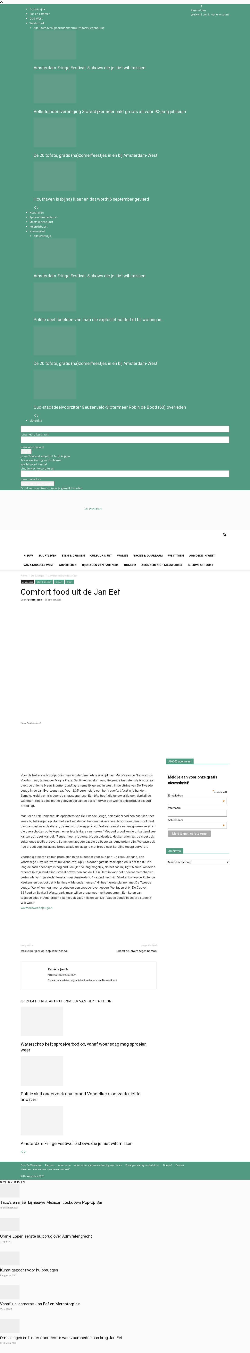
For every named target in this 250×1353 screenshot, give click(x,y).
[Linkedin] (51, 615)
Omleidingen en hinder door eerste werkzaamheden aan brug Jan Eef (61, 1337)
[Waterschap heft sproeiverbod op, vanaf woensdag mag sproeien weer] (89, 1021)
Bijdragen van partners (100, 565)
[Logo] (50, 549)
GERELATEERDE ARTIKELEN (44, 1001)
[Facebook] (25, 615)
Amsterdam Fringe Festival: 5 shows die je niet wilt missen (77, 1143)
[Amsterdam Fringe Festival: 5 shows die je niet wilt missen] (89, 1120)
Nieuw (28, 555)
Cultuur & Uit (101, 555)
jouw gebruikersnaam (35, 434)
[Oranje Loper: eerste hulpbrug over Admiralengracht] (125, 1224)
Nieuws (58, 581)
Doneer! (130, 565)
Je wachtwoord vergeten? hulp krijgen (45, 456)
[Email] (42, 615)
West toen (176, 555)
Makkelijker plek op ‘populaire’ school (44, 951)
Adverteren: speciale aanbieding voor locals (98, 1165)
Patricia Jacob (34, 599)
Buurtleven (47, 555)
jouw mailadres (31, 479)
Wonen (122, 555)
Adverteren (68, 565)
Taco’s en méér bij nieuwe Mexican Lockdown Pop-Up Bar (51, 1202)
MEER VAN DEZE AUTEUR (89, 1001)
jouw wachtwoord (32, 447)
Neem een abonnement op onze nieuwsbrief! (45, 1169)
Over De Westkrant (31, 1165)
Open (69, 581)
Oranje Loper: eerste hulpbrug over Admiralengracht (46, 1236)
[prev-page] (22, 1152)
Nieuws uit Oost (200, 565)
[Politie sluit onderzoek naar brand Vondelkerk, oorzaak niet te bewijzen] (89, 1071)
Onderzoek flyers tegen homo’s (136, 951)
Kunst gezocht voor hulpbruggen (29, 1270)
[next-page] (24, 1152)
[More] (70, 615)
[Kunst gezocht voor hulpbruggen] (125, 1258)
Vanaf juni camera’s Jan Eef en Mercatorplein (40, 1304)
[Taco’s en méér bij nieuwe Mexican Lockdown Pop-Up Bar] (125, 1191)
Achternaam (196, 819)
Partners (49, 1165)
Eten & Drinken (73, 555)
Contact (180, 1165)
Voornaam (174, 807)
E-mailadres (196, 795)
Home (24, 575)
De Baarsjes (37, 9)
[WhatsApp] (34, 615)
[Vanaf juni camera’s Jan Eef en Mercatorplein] (125, 1292)
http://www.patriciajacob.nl (62, 974)
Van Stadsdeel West (38, 565)
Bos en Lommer (39, 14)
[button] (224, 535)
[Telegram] (60, 615)
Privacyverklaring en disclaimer (41, 460)
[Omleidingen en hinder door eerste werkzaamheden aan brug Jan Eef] (125, 1326)
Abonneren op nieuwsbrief (162, 565)
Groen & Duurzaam (148, 555)
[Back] (201, 6)
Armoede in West (202, 555)
